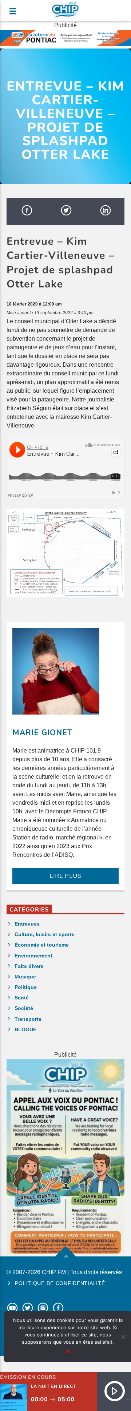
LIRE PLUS (65, 876)
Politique (26, 987)
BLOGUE (25, 1029)
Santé (22, 998)
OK (67, 1351)
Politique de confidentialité (60, 1283)
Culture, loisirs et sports (45, 934)
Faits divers (29, 966)
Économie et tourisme (42, 945)
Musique (25, 977)
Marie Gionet (42, 733)
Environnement (33, 956)
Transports (28, 1019)
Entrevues (27, 924)
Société (24, 1008)
